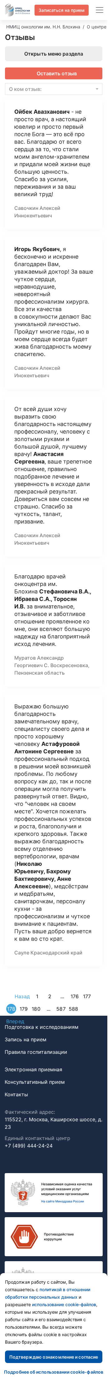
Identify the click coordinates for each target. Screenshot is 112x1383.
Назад (22, 996)
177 (87, 996)
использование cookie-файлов (64, 1304)
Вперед (15, 1021)
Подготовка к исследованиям (41, 1027)
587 (60, 1009)
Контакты (16, 1094)
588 (73, 1009)
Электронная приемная (33, 1069)
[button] (53, 89)
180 (36, 1009)
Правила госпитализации (36, 1052)
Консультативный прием (35, 1082)
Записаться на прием (62, 10)
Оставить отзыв (57, 73)
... (62, 996)
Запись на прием (25, 1039)
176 (75, 996)
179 (24, 1009)
